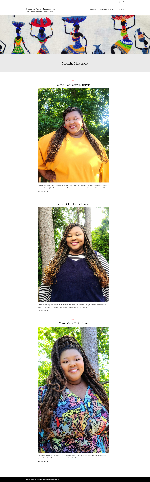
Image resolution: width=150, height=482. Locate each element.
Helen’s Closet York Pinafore (73, 204)
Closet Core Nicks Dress (74, 323)
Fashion (73, 80)
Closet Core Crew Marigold (74, 85)
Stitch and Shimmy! (41, 8)
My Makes (93, 9)
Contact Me (121, 9)
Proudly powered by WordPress (35, 479)
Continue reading (43, 191)
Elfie (52, 479)
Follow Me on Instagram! (107, 9)
